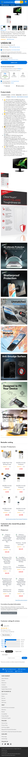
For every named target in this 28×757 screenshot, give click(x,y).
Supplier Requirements (7, 689)
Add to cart (14, 62)
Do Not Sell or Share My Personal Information (12, 731)
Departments (6, 5)
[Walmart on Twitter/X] (5, 744)
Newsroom (4, 682)
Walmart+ (4, 700)
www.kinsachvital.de (15, 49)
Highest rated (18, 651)
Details (12, 82)
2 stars (2, 645)
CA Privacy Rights (5, 727)
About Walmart (5, 678)
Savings (18, 5)
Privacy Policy (5, 725)
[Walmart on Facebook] (2, 744)
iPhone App (4, 736)
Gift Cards (4, 702)
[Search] (21, 2)
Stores (3, 696)
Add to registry (21, 85)
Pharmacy (4, 709)
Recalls (3, 711)
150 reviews (11, 39)
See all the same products (21, 600)
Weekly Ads (19, 671)
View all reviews (6, 635)
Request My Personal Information (9, 729)
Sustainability (4, 687)
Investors (4, 684)
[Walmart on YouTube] (8, 744)
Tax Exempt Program (6, 718)
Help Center (23, 669)
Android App (4, 738)
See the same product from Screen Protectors (16, 519)
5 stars (2, 639)
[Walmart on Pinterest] (11, 744)
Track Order (10, 671)
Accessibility (4, 714)
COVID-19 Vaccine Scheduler (8, 707)
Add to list (7, 85)
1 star (3, 646)
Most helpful (5, 654)
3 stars (2, 643)
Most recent (9, 651)
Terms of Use (4, 723)
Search (24, 658)
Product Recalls (5, 716)
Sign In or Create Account (10, 669)
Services (12, 5)
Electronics (13, 96)
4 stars (2, 641)
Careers (3, 680)
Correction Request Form (9, 613)
